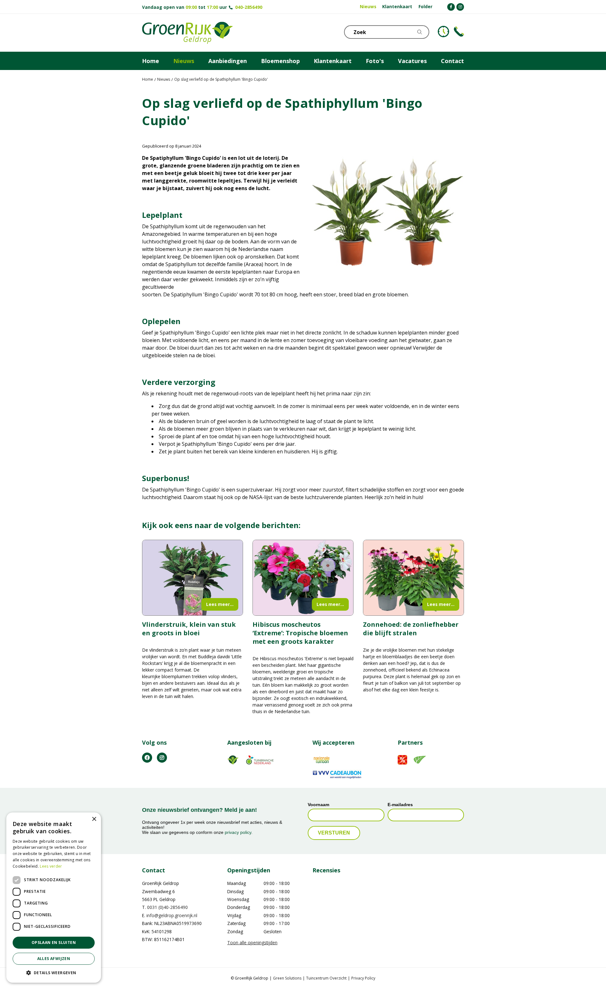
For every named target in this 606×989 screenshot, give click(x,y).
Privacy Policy (363, 978)
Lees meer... (220, 604)
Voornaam (318, 804)
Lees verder (51, 866)
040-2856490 (248, 7)
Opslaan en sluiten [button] (54, 942)
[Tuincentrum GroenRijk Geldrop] (187, 33)
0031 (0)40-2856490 (167, 907)
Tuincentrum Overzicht (326, 978)
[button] (54, 972)
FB (147, 758)
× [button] (94, 819)
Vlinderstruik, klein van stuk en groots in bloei (189, 628)
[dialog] (53, 897)
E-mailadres (400, 804)
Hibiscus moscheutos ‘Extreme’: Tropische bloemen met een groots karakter (300, 633)
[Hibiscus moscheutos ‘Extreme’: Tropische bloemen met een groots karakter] (303, 577)
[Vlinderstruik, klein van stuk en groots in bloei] (192, 577)
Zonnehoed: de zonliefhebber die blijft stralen (411, 628)
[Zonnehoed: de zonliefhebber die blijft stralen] (413, 577)
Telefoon (459, 31)
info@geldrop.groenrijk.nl (171, 915)
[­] (451, 7)
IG (162, 758)
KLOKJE (443, 31)
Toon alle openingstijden (252, 942)
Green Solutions (287, 978)
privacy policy (238, 832)
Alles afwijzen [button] (53, 958)
